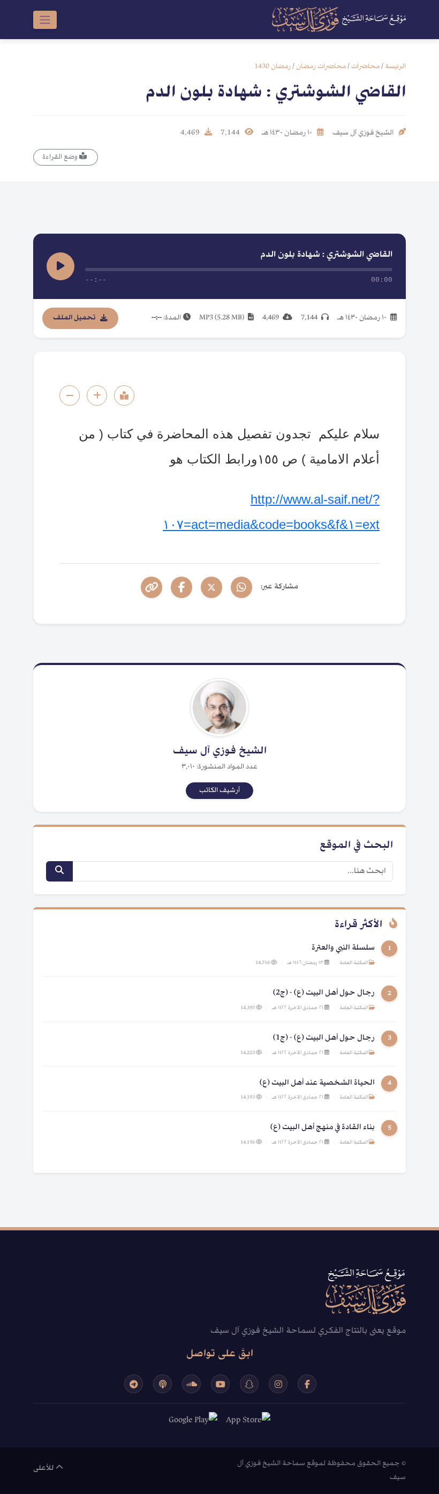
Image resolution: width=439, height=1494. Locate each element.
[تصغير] (69, 395)
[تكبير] (97, 395)
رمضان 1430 (272, 67)
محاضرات (365, 67)
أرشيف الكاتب (219, 790)
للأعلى (44, 1468)
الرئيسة (395, 67)
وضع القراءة (60, 157)
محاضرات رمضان (321, 67)
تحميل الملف (74, 318)
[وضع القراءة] (124, 395)
